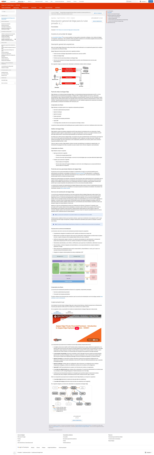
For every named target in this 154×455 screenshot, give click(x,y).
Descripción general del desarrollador (116, 436)
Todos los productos (62, 447)
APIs (51, 1)
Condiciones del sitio (26, 452)
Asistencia (57, 7)
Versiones (69, 1)
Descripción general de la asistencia (70, 438)
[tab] (57, 312)
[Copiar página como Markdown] (59, 24)
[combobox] (132, 1)
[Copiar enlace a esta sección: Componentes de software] (64, 105)
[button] (7, 83)
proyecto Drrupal (79, 173)
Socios (19, 440)
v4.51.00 (17, 5)
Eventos (19, 438)
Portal (40, 7)
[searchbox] (8, 12)
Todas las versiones (6, 7)
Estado (64, 440)
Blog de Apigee (111, 440)
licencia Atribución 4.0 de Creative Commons (83, 425)
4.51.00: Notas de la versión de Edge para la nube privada (67, 29)
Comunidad (81, 1)
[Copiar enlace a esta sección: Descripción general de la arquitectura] (75, 44)
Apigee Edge (12, 1)
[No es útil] (102, 18)
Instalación (16, 7)
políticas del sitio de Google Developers (82, 426)
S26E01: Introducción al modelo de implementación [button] (57, 312)
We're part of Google (21, 436)
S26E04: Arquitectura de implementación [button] (69, 312)
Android (32, 447)
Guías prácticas (48, 7)
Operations (33, 7)
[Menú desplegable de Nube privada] (25, 1)
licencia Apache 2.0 (56, 426)
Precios (75, 1)
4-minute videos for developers (114, 438)
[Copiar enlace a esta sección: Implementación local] (65, 302)
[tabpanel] (77, 328)
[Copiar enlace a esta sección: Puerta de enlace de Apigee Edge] (70, 92)
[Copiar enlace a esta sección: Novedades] (59, 27)
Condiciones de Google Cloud (37, 452)
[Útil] (100, 18)
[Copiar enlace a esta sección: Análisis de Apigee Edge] (65, 129)
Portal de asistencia (67, 442)
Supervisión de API (39, 1)
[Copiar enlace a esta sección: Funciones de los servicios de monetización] (72, 228)
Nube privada (20, 1)
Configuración (25, 7)
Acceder (151, 1)
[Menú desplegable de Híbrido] (32, 1)
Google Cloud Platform (52, 447)
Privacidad (20, 452)
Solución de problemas (59, 1)
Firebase (43, 447)
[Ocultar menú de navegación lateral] (14, 453)
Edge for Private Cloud (7, 5)
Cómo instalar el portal (65, 188)
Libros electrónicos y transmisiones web (25, 442)
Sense (46, 1)
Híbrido (29, 1)
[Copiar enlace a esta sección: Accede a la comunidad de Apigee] (73, 34)
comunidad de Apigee (57, 37)
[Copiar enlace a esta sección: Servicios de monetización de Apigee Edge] (75, 192)
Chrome (38, 447)
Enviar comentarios (97, 21)
